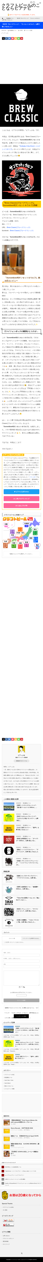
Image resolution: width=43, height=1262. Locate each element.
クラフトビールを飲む (8, 1207)
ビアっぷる (5, 33)
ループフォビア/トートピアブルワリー (14, 1175)
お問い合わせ (6, 1235)
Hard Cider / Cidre (8, 1080)
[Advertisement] (21, 62)
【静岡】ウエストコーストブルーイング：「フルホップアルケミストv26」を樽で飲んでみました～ (12, 1008)
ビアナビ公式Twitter (22, 491)
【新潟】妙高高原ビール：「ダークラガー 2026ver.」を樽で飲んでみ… (27, 839)
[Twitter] (21, 1253)
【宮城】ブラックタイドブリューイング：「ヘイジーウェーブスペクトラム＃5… (27, 863)
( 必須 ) (7, 952)
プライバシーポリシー (8, 1238)
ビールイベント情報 (9, 1088)
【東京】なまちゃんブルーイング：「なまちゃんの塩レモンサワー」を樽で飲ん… (27, 818)
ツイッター (32, 477)
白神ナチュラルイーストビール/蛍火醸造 (15, 1179)
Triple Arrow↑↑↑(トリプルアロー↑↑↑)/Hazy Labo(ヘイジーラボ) (20, 1171)
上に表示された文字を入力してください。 (21, 992)
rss (31, 2)
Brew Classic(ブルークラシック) (18, 227)
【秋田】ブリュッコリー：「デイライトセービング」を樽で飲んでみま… (27, 910)
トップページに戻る (21, 1016)
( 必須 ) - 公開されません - (12, 958)
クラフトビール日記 (9, 1074)
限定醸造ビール (12, 30)
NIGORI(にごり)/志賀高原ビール (13, 1167)
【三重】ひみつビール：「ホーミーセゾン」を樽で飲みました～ (30, 1008)
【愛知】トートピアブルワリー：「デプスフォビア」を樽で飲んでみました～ (27, 852)
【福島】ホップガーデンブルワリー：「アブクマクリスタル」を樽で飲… (27, 877)
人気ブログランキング (22, 498)
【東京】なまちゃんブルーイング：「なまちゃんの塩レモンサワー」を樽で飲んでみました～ (27, 1044)
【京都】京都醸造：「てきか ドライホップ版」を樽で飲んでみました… (27, 921)
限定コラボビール (8, 1086)
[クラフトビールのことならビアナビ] (21, 6)
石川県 (21, 30)
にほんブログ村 (22, 505)
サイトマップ (6, 1244)
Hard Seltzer (7, 1083)
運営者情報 (5, 1241)
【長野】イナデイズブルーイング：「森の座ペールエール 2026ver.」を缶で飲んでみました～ (27, 1030)
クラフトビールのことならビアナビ (20, 1259)
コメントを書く (29, 30)
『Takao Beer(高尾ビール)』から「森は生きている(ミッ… (27, 899)
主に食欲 (5, 1210)
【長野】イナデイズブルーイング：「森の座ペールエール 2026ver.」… (26, 806)
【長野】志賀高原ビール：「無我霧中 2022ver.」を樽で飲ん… (27, 888)
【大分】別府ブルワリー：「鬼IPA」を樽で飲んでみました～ (27, 828)
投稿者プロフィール (21, 761)
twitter (34, 2)
